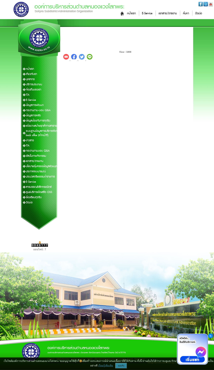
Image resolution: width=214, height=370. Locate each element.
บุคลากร (30, 79)
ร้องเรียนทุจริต (34, 197)
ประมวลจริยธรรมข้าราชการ (40, 176)
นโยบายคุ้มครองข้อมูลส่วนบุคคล (43, 166)
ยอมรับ (121, 366)
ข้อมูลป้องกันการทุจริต (38, 121)
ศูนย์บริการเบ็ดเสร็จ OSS (39, 192)
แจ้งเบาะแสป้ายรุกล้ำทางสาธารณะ (43, 126)
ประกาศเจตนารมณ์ (36, 171)
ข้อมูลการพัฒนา (35, 105)
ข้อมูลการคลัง (33, 115)
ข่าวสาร (30, 140)
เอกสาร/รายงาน (168, 13)
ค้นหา (186, 13)
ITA (27, 95)
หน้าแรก (131, 13)
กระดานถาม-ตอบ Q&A (38, 110)
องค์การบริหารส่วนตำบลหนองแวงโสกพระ (79, 6)
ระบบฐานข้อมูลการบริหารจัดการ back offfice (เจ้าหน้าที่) (43, 133)
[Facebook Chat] (192, 349)
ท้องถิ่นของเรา (33, 89)
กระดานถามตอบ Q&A (38, 151)
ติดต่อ (198, 13)
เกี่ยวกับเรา (31, 74)
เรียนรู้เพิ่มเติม (105, 365)
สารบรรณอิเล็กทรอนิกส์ (39, 187)
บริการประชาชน (34, 84)
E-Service (147, 13)
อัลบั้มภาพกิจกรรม (36, 156)
